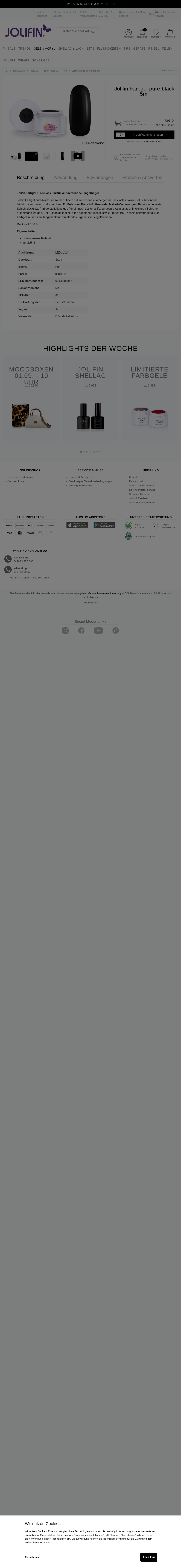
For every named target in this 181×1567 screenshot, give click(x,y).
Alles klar (149, 1557)
